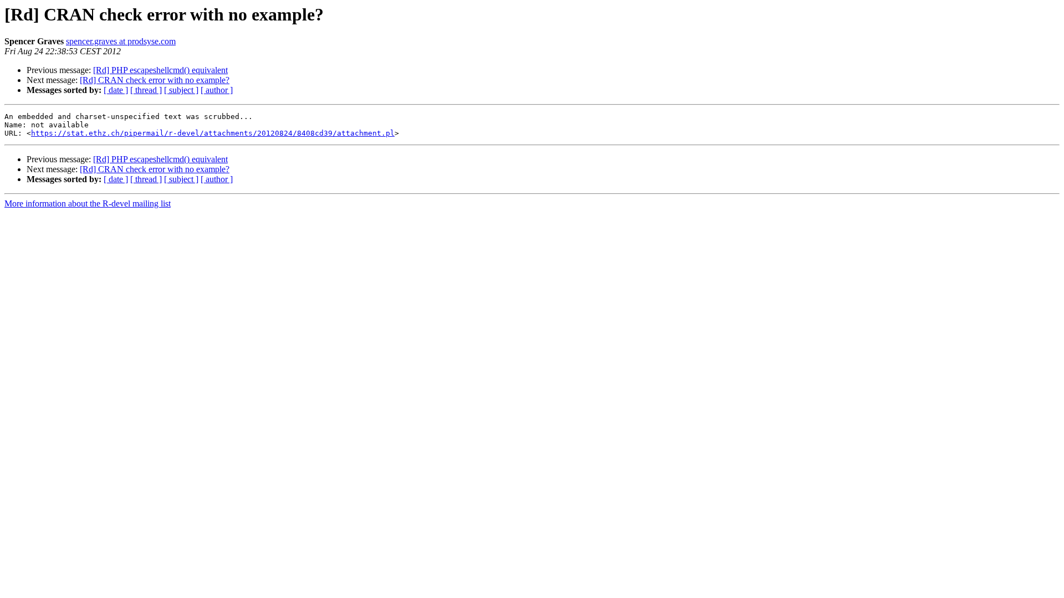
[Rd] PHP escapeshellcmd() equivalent (160, 70)
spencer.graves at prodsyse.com (121, 41)
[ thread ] (146, 90)
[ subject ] (181, 90)
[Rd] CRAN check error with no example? (154, 80)
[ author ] (217, 90)
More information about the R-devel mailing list (87, 203)
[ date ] (116, 90)
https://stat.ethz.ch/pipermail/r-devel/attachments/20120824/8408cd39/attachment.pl (213, 133)
